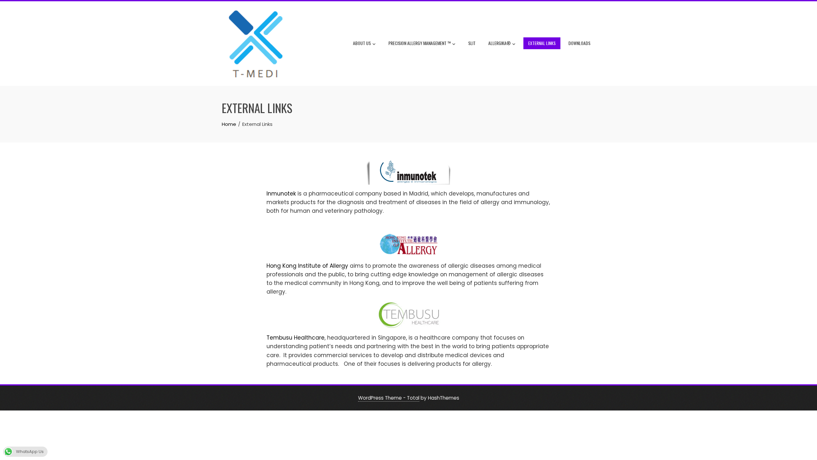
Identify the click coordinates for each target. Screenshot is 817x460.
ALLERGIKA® (499, 43)
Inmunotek (281, 193)
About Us (362, 43)
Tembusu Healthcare (295, 337)
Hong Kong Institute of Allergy (307, 266)
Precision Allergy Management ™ (419, 43)
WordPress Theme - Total (388, 398)
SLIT (472, 43)
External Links (542, 43)
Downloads (579, 43)
